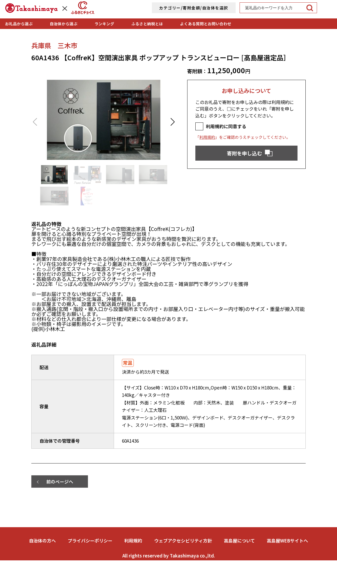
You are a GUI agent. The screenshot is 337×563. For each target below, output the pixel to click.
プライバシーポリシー (90, 540)
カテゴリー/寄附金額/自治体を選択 (193, 8)
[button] (172, 122)
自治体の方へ (42, 540)
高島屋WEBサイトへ (287, 540)
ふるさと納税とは (147, 23)
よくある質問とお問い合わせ (205, 23)
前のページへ (59, 481)
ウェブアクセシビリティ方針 (183, 540)
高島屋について (239, 540)
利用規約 (207, 137)
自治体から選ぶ (63, 23)
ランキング (104, 23)
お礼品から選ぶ (19, 23)
